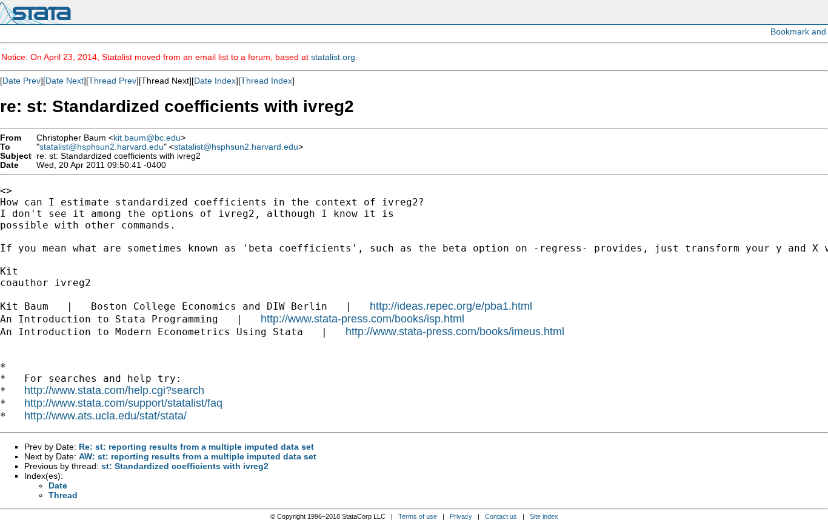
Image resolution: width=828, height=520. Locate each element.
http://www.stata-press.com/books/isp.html (362, 319)
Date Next (64, 80)
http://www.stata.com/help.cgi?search (114, 390)
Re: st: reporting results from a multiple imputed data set (196, 447)
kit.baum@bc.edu (147, 137)
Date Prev (21, 80)
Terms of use (417, 516)
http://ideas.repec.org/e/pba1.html (451, 306)
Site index (544, 516)
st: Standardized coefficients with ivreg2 (185, 466)
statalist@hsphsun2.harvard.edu (101, 147)
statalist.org (333, 57)
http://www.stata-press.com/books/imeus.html (455, 331)
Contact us (501, 516)
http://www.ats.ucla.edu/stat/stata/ (105, 416)
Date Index (215, 80)
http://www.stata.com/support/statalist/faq (123, 403)
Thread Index (266, 80)
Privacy (461, 516)
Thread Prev (112, 80)
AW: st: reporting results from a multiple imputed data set (197, 456)
